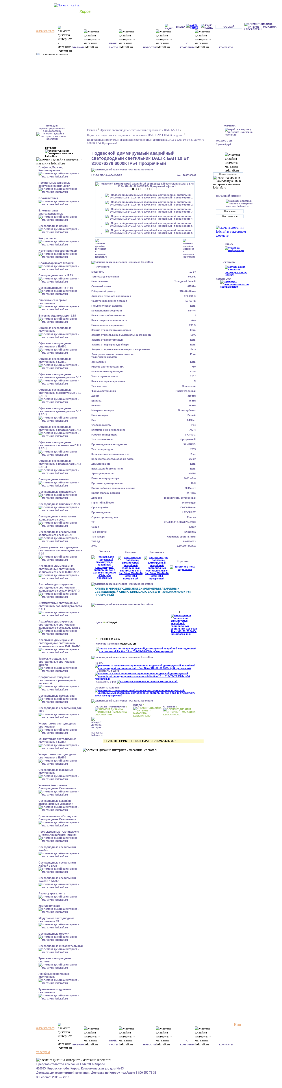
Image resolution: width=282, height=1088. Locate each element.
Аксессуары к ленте (52, 893)
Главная (78, 47)
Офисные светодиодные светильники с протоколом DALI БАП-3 (60, 464)
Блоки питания (48, 198)
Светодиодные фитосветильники (61, 946)
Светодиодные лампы (53, 226)
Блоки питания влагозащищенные (51, 212)
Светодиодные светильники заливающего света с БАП (57, 533)
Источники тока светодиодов (58, 250)
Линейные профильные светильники (54, 975)
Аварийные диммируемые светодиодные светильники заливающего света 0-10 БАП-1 (59, 569)
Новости (149, 47)
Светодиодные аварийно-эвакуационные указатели (56, 802)
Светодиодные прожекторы (57, 695)
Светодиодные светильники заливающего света (57, 518)
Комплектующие (49, 905)
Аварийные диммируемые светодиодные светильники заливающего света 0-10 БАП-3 (59, 587)
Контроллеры (47, 238)
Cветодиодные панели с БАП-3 (59, 504)
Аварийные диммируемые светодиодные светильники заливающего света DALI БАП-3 (59, 643)
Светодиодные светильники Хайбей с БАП (57, 864)
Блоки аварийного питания (56, 263)
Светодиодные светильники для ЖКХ (60, 710)
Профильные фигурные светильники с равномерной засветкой (57, 680)
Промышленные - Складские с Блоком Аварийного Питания (59, 833)
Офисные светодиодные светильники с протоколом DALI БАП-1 (60, 445)
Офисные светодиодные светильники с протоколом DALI (60, 428)
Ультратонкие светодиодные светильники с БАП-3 (57, 756)
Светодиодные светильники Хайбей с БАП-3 (57, 880)
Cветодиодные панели (54, 479)
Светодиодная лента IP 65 (56, 287)
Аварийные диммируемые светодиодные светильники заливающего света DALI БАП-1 (59, 624)
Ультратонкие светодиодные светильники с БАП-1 (57, 740)
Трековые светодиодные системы (55, 960)
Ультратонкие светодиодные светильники (57, 725)
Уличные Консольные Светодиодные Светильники (57, 787)
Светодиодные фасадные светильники (56, 771)
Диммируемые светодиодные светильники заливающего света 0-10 (60, 550)
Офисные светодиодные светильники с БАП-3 (55, 360)
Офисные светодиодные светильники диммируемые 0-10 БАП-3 (60, 411)
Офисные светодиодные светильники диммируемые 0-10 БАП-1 (60, 393)
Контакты (226, 47)
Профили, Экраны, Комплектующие (51, 169)
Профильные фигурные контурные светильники (54, 184)
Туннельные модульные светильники (55, 991)
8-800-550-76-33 (45, 31)
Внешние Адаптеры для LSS (57, 315)
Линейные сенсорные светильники (53, 302)
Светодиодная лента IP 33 (56, 275)
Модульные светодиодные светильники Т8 (56, 920)
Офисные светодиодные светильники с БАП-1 (55, 345)
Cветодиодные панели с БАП (58, 491)
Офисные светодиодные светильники (55, 329)
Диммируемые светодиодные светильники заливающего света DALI (60, 606)
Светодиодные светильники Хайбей (57, 849)
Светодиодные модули (54, 933)
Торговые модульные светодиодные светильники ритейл (57, 661)
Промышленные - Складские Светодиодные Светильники (58, 818)
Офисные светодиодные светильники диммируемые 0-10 (60, 376)
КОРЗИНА (230, 125)
